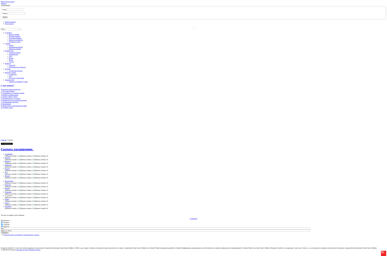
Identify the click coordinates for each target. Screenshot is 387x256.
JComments (193, 219)
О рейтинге (13, 74)
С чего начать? (7, 85)
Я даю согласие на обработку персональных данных (21, 235)
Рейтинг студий (10, 72)
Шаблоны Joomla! (15, 49)
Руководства (9, 51)
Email (4, 9)
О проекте (8, 33)
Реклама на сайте (15, 42)
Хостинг (8, 69)
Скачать (7, 43)
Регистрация (10, 2)
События (12, 65)
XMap (7, 199)
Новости (8, 63)
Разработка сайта (34, 250)
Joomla (11, 45)
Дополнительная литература (10, 89)
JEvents (7, 176)
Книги (11, 58)
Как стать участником (16, 78)
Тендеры (6, 222)
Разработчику (13, 54)
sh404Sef (7, 203)
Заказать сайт (9, 80)
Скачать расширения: (17, 149)
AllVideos (8, 206)
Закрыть (3, 3)
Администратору (15, 53)
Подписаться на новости (17, 67)
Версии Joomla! (14, 34)
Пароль (4, 13)
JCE (6, 172)
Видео (11, 60)
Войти (3, 2)
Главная (3, 140)
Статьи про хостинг (15, 71)
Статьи (11, 62)
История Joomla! (14, 36)
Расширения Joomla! (16, 47)
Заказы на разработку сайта (18, 82)
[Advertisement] (16, 124)
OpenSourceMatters (15, 38)
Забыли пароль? (10, 22)
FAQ (10, 56)
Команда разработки (16, 40)
